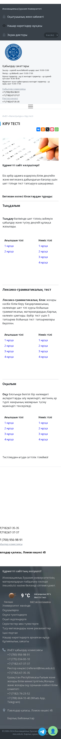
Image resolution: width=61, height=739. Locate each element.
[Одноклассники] (43, 129)
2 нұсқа (9, 251)
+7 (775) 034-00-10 (18, 659)
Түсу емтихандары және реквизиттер (26, 628)
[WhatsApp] (57, 129)
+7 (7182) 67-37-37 (11, 95)
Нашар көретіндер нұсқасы (24, 26)
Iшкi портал (10, 633)
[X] (47, 129)
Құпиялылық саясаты (15, 641)
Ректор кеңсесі (10, 98)
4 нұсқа (43, 262)
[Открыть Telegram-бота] (42, 732)
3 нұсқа (43, 257)
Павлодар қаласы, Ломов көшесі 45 (30, 710)
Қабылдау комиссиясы (14, 88)
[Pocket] (52, 129)
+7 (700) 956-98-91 (11, 92)
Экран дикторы (17, 35)
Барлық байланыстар (20, 718)
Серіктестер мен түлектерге (20, 624)
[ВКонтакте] (38, 129)
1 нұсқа (9, 246)
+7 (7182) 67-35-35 (11, 101)
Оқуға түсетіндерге (14, 614)
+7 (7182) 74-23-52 (18, 693)
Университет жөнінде (16, 605)
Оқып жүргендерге (14, 619)
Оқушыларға (10, 610)
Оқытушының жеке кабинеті (25, 17)
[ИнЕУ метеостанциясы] (26, 602)
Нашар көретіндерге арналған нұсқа (25, 637)
